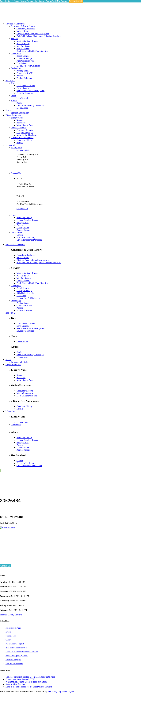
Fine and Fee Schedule (14, 664)
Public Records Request (15, 644)
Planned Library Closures (11, 615)
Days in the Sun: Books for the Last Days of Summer (29, 687)
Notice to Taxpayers (13, 660)
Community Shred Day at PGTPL (20, 679)
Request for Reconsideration (16, 648)
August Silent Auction (15, 684)
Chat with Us (22, 208)
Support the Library (35, 1)
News (23, 1)
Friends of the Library (9, 1)
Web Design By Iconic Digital (60, 691)
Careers (8, 640)
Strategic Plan (11, 636)
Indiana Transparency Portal (17, 656)
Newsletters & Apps (13, 628)
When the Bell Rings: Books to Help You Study (26, 682)
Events (8, 632)
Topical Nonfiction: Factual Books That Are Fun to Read (30, 677)
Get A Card (51, 1)
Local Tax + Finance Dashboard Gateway (22, 652)
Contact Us (5, 566)
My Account (62, 1)
